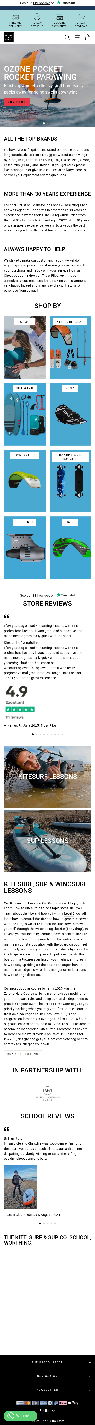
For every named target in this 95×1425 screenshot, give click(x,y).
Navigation (47, 1376)
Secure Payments (59, 24)
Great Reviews (81, 24)
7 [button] (55, 735)
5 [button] (48, 735)
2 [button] (48, 124)
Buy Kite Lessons (22, 1054)
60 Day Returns (37, 24)
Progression (31, 959)
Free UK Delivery (15, 24)
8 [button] (59, 735)
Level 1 (79, 908)
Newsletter (47, 1390)
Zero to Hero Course (19, 993)
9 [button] (63, 735)
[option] (47, 85)
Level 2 (69, 913)
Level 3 (9, 934)
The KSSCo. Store (47, 1362)
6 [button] (52, 735)
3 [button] (52, 124)
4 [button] (44, 735)
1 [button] (44, 123)
